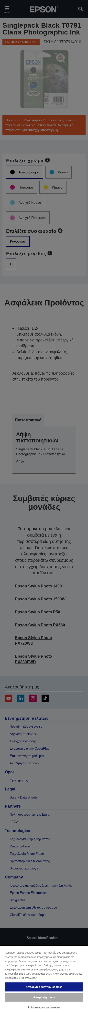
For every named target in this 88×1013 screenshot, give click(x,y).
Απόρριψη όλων (44, 997)
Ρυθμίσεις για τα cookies (44, 1007)
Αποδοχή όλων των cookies (44, 986)
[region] (44, 979)
